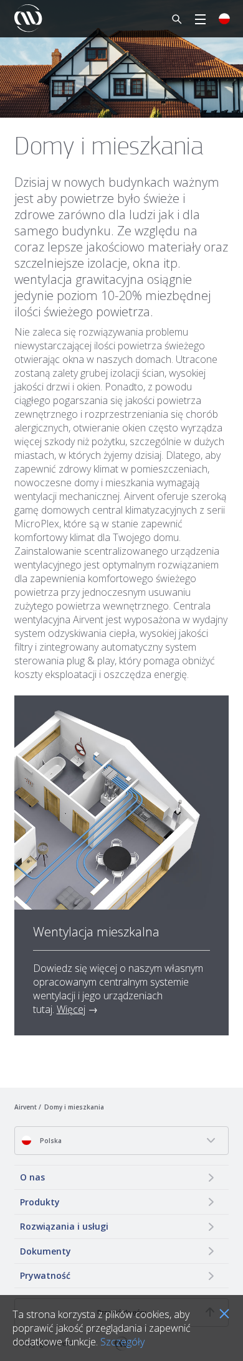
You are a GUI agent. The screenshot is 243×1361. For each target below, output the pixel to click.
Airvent (25, 1107)
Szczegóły (122, 1342)
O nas (32, 1177)
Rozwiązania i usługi (64, 1226)
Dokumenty (45, 1251)
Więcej (71, 1009)
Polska (50, 1140)
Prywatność (45, 1275)
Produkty (40, 1202)
